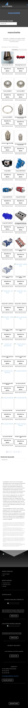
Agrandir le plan (14, 703)
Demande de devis (6, 582)
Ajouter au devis (7, 70)
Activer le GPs (14, 656)
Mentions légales (6, 574)
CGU (3, 575)
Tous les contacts (7, 680)
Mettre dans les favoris (7, 73)
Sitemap (4, 586)
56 (14, 452)
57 (16, 452)
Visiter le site (14, 616)
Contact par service (7, 584)
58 (18, 452)
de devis (15, 496)
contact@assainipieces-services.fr (10, 676)
